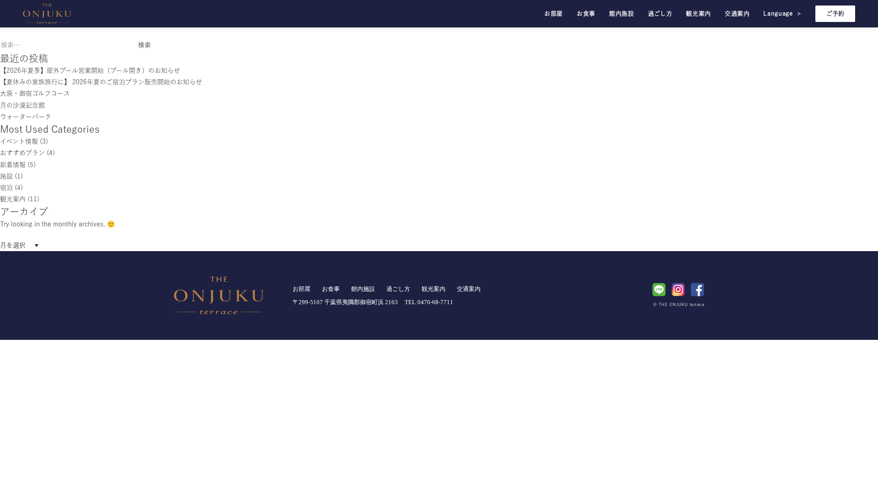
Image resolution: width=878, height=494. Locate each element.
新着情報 (13, 164)
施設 (6, 176)
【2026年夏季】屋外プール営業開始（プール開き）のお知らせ (90, 70)
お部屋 (553, 13)
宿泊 (6, 187)
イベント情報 (19, 141)
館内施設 (621, 13)
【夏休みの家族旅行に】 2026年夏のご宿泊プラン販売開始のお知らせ (101, 82)
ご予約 (835, 13)
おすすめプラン (22, 153)
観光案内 (698, 13)
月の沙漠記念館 (22, 105)
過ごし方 (660, 13)
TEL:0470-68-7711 (429, 302)
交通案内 (737, 13)
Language (782, 13)
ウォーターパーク (25, 116)
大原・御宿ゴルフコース (35, 93)
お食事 (586, 13)
